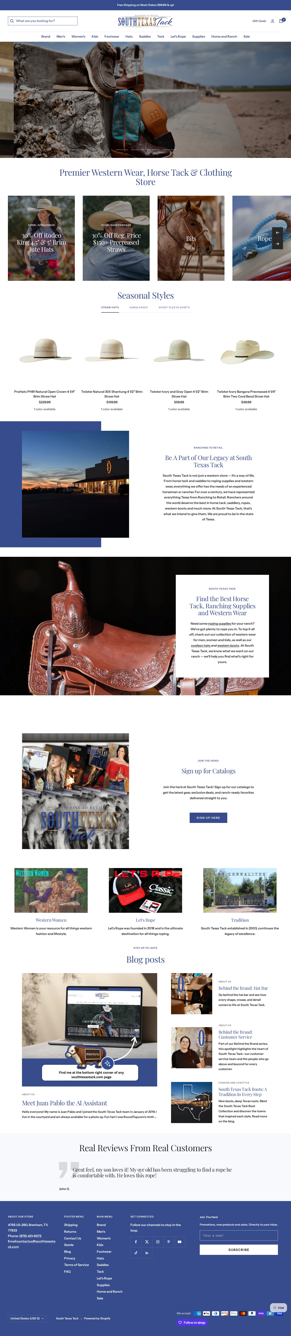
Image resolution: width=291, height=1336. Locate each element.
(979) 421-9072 (30, 1236)
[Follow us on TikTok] (135, 1252)
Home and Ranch (224, 36)
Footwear (112, 36)
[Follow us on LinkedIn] (146, 1252)
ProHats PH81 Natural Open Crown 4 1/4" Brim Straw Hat (44, 394)
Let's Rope (178, 36)
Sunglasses (139, 307)
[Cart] (281, 21)
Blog (67, 1251)
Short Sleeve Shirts (174, 307)
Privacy (69, 1258)
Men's (61, 36)
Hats (129, 36)
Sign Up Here (208, 818)
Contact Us (72, 1238)
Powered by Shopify (97, 1318)
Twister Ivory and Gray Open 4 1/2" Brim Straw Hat (179, 394)
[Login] (272, 21)
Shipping (71, 1225)
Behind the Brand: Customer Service (236, 1034)
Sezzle (69, 1245)
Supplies (198, 36)
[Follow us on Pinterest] (168, 1241)
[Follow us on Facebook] (135, 1241)
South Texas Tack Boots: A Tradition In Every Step (243, 1091)
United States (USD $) (25, 1318)
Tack (160, 36)
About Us (28, 1094)
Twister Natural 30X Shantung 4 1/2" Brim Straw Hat (112, 394)
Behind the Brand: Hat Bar (243, 988)
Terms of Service (76, 1265)
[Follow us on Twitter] (146, 1241)
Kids (95, 36)
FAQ (67, 1271)
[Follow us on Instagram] (157, 1241)
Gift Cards (259, 21)
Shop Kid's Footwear (145, 109)
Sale (246, 36)
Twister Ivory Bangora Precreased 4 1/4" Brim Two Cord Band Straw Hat (246, 394)
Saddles (145, 36)
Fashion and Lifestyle (234, 1082)
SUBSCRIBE (238, 1250)
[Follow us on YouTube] (179, 1241)
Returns (70, 1232)
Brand (45, 36)
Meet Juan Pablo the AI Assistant (64, 1102)
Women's (78, 36)
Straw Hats (110, 307)
